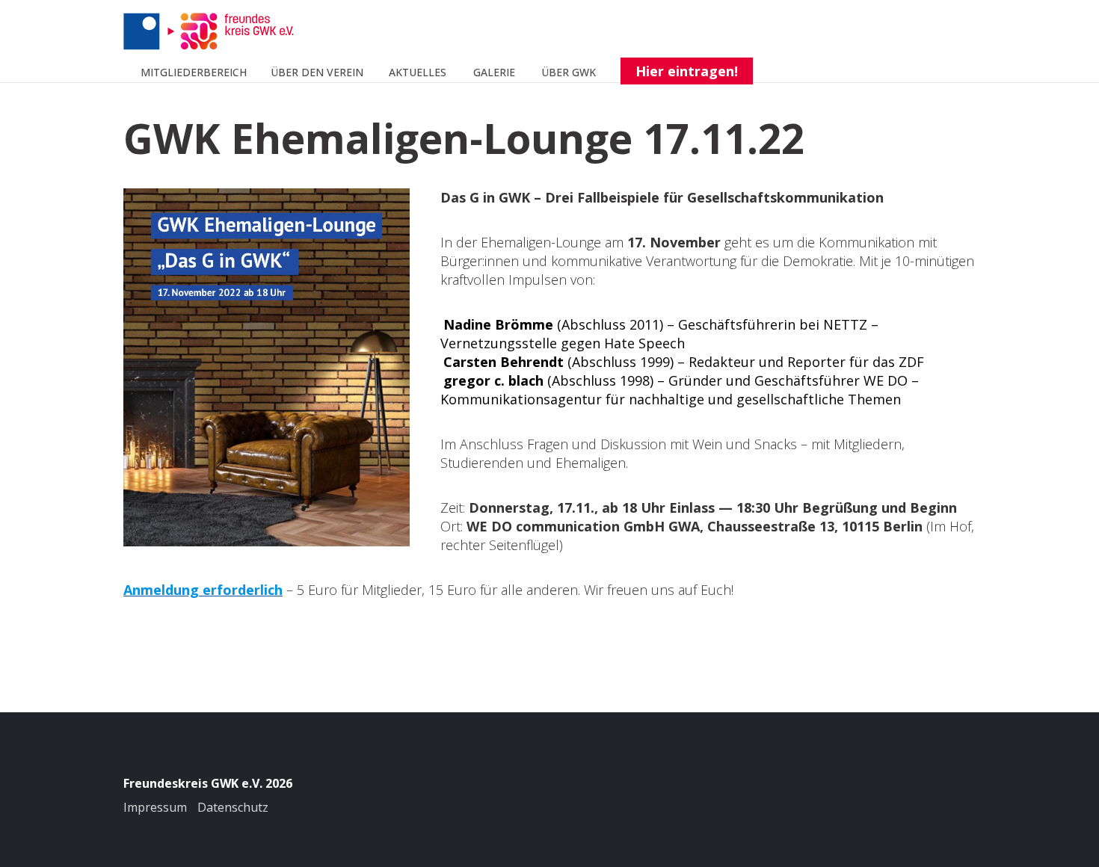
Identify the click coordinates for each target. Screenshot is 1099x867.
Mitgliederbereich (194, 72)
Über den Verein (317, 72)
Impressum (155, 807)
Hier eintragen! (686, 71)
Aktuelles (417, 72)
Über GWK (568, 72)
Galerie (494, 72)
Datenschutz (232, 807)
